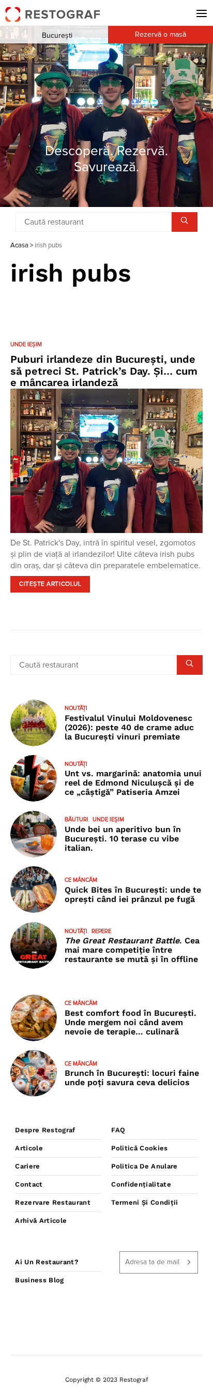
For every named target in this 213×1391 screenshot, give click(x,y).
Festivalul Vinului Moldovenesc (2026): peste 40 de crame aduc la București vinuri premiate (129, 727)
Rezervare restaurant (52, 1202)
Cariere (27, 1166)
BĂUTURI (76, 819)
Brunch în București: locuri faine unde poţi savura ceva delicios (132, 1077)
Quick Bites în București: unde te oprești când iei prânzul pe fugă (133, 894)
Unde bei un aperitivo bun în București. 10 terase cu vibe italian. (123, 838)
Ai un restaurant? (47, 1262)
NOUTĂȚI (76, 708)
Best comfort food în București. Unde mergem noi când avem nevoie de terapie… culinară (130, 1022)
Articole (29, 1148)
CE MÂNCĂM (81, 880)
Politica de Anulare (144, 1166)
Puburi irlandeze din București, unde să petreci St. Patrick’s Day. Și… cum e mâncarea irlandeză (103, 371)
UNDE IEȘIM (26, 344)
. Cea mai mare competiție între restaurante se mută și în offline (132, 950)
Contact (28, 1184)
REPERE (101, 931)
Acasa (19, 245)
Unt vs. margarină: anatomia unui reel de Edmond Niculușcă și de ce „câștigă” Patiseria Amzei (133, 782)
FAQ (118, 1130)
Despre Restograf (45, 1130)
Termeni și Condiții (144, 1202)
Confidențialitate (141, 1184)
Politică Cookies (139, 1148)
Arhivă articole (41, 1220)
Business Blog (39, 1280)
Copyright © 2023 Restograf (106, 1380)
